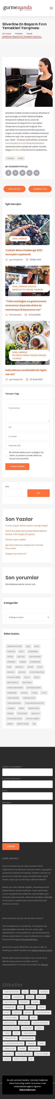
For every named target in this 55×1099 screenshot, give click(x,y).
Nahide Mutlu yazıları (22, 289)
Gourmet (11, 662)
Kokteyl (10, 672)
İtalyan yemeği (32, 719)
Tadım (34, 693)
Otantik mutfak (37, 672)
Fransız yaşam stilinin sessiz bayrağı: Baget (26, 525)
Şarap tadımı (22, 724)
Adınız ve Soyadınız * (12, 766)
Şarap (10, 724)
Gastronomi (34, 657)
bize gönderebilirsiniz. (26, 939)
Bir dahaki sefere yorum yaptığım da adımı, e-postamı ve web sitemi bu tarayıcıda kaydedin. (26, 455)
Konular (32, 286)
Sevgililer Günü (33, 688)
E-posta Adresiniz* (11, 778)
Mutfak (22, 672)
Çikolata (35, 713)
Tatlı (44, 693)
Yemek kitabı (34, 708)
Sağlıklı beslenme (14, 688)
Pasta (27, 677)
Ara (7, 486)
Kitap (40, 667)
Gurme (23, 662)
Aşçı (28, 646)
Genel (15, 238)
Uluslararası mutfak (34, 703)
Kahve (30, 667)
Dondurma (33, 652)
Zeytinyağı (22, 713)
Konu (4, 790)
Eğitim (10, 657)
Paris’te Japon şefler (15, 539)
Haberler (18, 33)
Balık (37, 646)
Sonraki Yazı (40, 188)
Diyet (21, 652)
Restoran (27, 682)
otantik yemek (13, 677)
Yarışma (10, 158)
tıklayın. (44, 964)
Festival (21, 657)
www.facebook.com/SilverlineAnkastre (24, 143)
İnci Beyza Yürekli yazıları (24, 355)
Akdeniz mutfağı (14, 646)
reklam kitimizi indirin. (42, 950)
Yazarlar (38, 289)
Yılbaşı (10, 713)
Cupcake (11, 652)
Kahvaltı (19, 667)
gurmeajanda (16, 259)
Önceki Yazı (14, 188)
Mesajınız (6, 802)
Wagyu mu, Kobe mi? (15, 553)
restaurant (12, 682)
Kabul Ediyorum (27, 1089)
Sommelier (11, 693)
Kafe (9, 667)
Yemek (29, 33)
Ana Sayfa (6, 33)
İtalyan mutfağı (14, 719)
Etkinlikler (16, 149)
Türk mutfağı (29, 698)
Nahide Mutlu (15, 314)
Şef (34, 724)
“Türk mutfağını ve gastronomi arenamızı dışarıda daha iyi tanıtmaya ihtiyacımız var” (25, 305)
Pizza (36, 677)
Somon (24, 693)
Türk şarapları (13, 703)
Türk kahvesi (12, 698)
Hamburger (35, 662)
